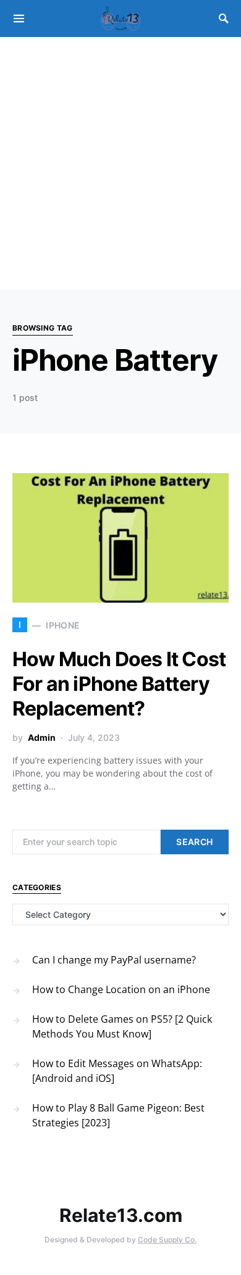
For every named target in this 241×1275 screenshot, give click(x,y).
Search (194, 841)
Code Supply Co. (167, 1239)
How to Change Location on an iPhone (121, 989)
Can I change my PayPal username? (114, 960)
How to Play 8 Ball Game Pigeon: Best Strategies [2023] (118, 1115)
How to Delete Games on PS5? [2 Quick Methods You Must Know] (122, 1026)
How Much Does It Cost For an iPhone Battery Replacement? (119, 683)
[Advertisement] (120, 163)
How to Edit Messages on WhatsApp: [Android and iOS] (117, 1071)
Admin (42, 737)
